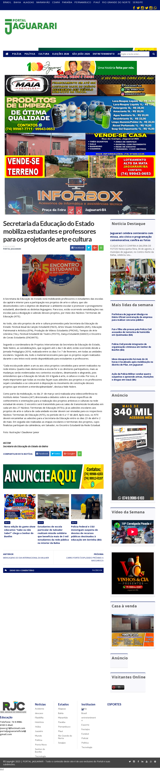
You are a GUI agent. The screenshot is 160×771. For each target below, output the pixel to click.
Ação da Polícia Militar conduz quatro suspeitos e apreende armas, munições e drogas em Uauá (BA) (132, 376)
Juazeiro (39, 731)
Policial (84, 738)
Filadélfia (39, 717)
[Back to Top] (155, 761)
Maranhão (43, 2)
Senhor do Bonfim (40, 750)
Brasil (7, 2)
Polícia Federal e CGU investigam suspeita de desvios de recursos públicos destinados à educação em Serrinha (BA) (86, 533)
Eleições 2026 (60, 53)
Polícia (16, 53)
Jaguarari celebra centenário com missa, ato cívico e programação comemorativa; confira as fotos (131, 236)
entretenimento (88, 719)
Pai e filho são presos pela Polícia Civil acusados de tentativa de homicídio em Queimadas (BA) (131, 332)
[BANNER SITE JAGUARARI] (80, 74)
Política (30, 53)
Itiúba (38, 726)
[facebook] (134, 8)
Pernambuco (82, 2)
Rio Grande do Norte (116, 2)
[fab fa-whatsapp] (155, 8)
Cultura (43, 53)
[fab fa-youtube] (146, 761)
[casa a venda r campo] (80, 154)
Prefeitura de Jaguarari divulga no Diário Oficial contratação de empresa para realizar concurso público (132, 317)
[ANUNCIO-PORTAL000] (53, 487)
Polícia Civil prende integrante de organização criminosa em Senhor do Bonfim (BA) (131, 347)
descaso (39, 713)
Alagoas (28, 2)
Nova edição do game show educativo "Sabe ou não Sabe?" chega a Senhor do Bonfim (19, 531)
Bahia (17, 2)
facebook (97, 570)
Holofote (39, 722)
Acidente (39, 708)
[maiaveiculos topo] (80, 95)
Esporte (85, 724)
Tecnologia (40, 756)
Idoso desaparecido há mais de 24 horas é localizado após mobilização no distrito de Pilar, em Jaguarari (132, 362)
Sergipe (138, 2)
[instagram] (142, 8)
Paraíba (67, 2)
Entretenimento (104, 53)
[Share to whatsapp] (101, 248)
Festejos (85, 729)
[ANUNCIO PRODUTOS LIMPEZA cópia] (80, 132)
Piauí (96, 2)
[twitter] (138, 8)
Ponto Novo (41, 744)
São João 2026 (81, 53)
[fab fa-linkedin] (142, 761)
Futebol (85, 733)
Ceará (56, 2)
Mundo (38, 735)
